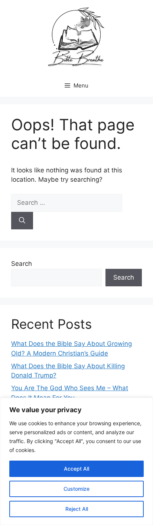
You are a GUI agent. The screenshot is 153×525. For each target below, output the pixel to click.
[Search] (22, 221)
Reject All (76, 509)
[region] (76, 461)
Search (21, 263)
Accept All (76, 468)
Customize (76, 489)
